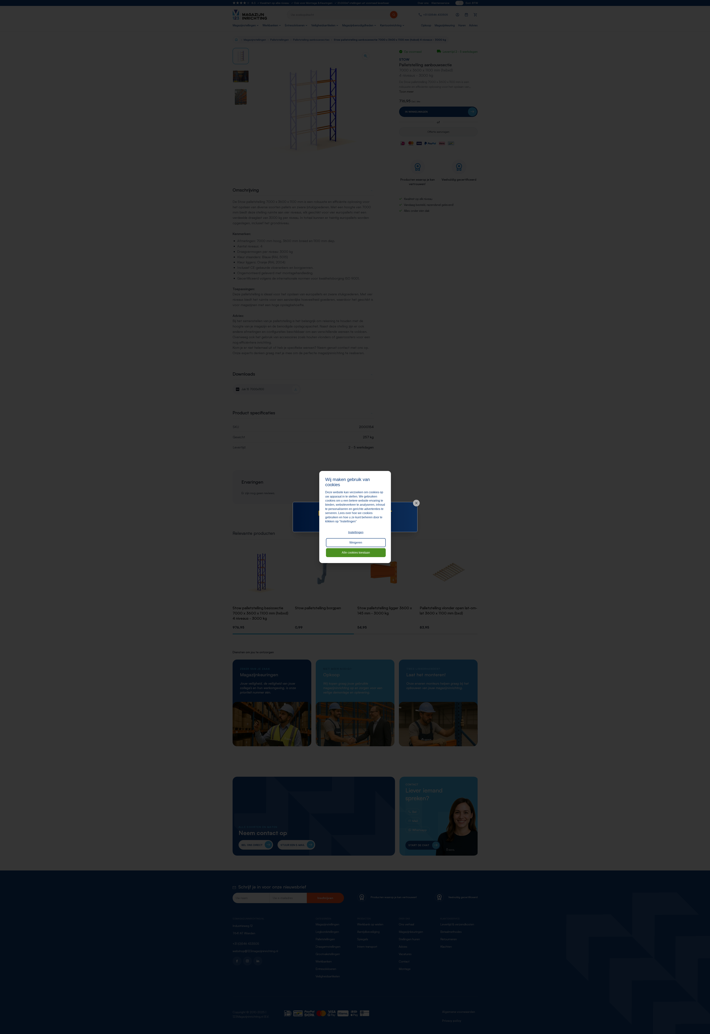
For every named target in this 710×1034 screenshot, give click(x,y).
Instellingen (355, 532)
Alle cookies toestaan (356, 552)
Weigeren (355, 542)
